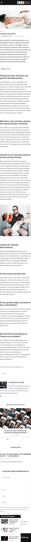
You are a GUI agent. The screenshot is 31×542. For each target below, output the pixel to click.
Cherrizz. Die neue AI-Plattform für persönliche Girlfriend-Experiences (15, 431)
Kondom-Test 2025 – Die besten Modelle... (14, 530)
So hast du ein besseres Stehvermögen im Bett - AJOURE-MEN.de (15, 455)
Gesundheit (4, 373)
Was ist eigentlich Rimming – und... (14, 537)
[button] (1, 423)
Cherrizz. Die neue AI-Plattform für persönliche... (14, 521)
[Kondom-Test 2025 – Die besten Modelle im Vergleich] (4, 530)
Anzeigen (7, 69)
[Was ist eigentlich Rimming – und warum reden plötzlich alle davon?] (4, 538)
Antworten (28, 453)
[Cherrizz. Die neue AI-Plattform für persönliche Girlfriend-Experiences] (15, 418)
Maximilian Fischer (7, 36)
